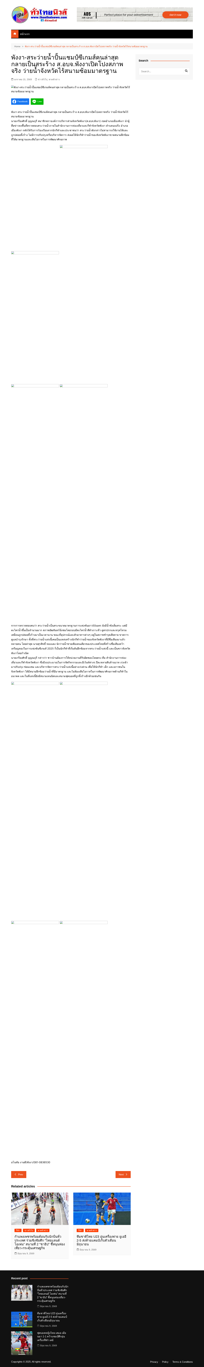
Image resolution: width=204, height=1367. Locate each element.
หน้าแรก (25, 34)
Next (121, 1174)
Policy (165, 1362)
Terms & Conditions (182, 1362)
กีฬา (18, 1230)
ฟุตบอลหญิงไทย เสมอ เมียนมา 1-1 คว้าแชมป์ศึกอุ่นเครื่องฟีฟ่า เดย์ (51, 1336)
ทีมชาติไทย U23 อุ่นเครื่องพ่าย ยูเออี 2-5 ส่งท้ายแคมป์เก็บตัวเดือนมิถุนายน (101, 1240)
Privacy (154, 1362)
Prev (20, 1174)
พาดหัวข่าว (54, 79)
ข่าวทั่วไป (42, 79)
